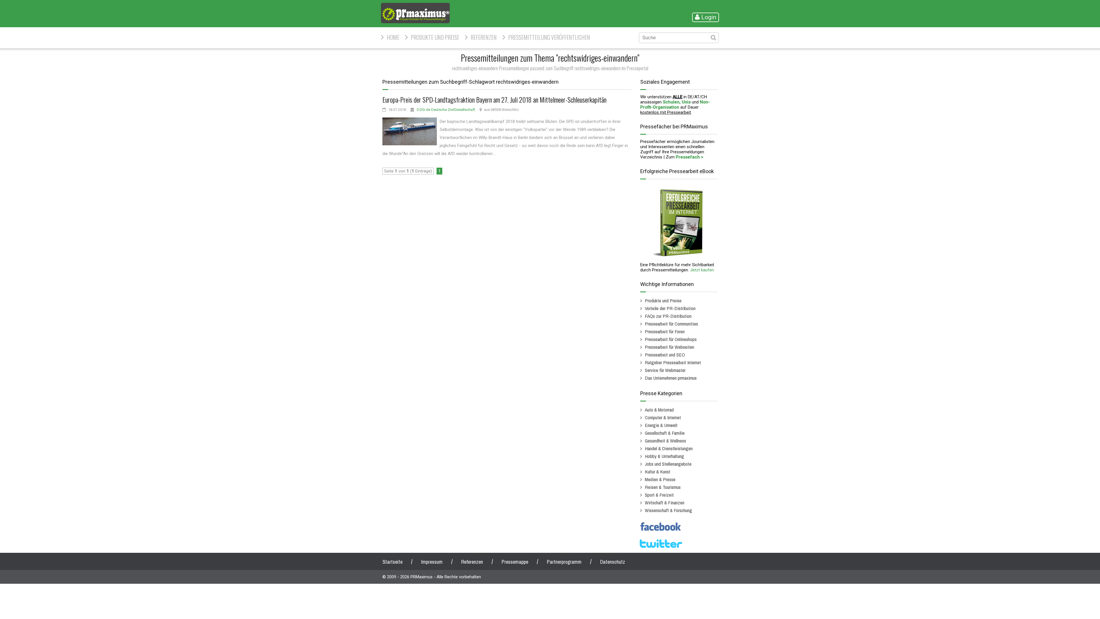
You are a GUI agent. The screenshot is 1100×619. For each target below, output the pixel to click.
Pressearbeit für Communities (671, 323)
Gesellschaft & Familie (665, 433)
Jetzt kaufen (702, 270)
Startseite (392, 561)
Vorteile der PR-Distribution (670, 308)
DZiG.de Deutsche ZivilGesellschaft (446, 109)
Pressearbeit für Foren (665, 331)
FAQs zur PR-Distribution (668, 316)
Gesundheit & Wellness (665, 440)
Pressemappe (515, 561)
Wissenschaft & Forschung (668, 510)
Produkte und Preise (435, 37)
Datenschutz (612, 561)
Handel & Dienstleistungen (669, 448)
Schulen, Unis (677, 102)
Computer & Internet (663, 417)
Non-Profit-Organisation (675, 104)
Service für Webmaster (665, 370)
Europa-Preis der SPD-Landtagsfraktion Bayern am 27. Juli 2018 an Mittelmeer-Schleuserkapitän (494, 99)
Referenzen (484, 37)
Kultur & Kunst (657, 471)
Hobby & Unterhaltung (664, 456)
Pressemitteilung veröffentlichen (549, 37)
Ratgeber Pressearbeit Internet (673, 362)
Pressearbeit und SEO (665, 354)
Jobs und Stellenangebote (668, 464)
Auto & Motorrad (659, 409)
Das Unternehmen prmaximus (671, 378)
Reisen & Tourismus (663, 487)
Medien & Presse (660, 479)
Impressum (432, 561)
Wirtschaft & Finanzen (664, 502)
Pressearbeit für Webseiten (669, 347)
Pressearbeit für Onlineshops (671, 339)
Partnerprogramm (564, 561)
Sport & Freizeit (659, 494)
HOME (393, 37)
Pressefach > (689, 157)
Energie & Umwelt (661, 425)
